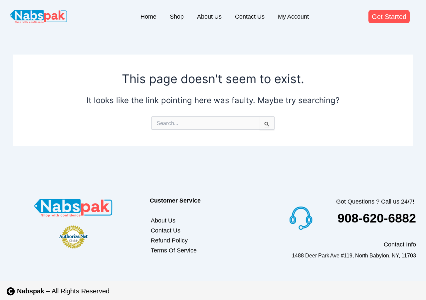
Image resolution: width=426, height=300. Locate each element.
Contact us (250, 16)
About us (209, 16)
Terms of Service (174, 250)
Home (148, 16)
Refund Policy (169, 240)
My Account (293, 16)
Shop (177, 16)
